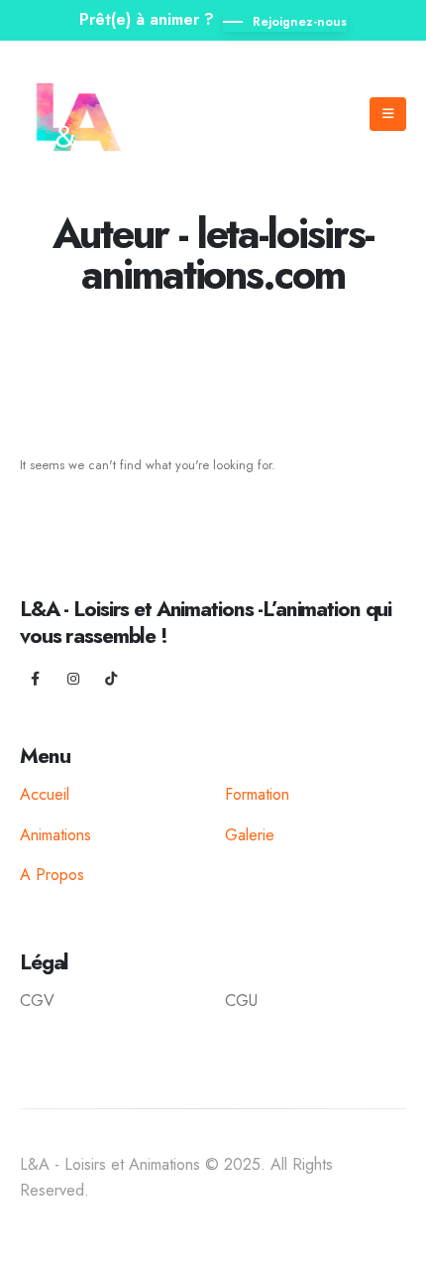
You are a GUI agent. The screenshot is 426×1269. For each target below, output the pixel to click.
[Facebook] (36, 679)
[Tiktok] (111, 679)
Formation (257, 794)
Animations (55, 835)
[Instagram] (73, 679)
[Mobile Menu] (388, 114)
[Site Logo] (81, 114)
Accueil (44, 794)
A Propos (52, 874)
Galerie (249, 835)
